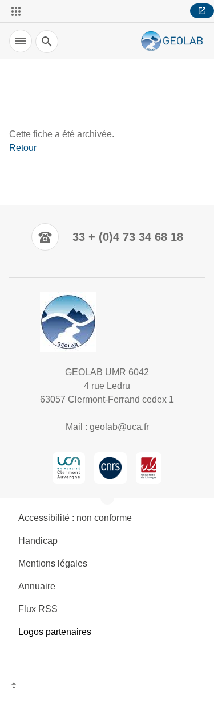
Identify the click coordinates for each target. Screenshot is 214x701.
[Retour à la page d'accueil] (173, 41)
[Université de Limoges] (148, 468)
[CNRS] (110, 468)
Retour (23, 148)
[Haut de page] (107, 686)
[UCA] (68, 468)
